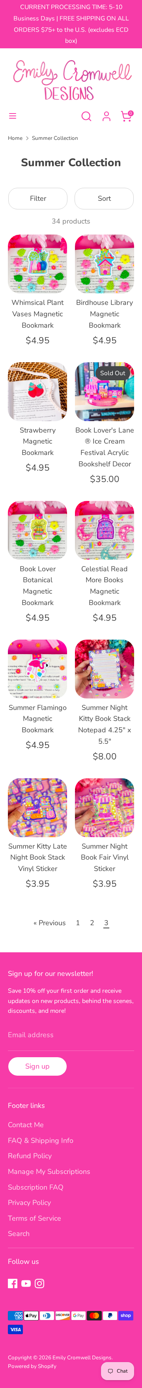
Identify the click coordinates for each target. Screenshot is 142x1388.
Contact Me (26, 1124)
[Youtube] (26, 1283)
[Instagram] (39, 1283)
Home (15, 138)
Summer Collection (55, 138)
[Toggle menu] (13, 116)
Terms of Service (34, 1218)
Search (19, 1233)
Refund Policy (30, 1156)
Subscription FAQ (36, 1187)
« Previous (50, 923)
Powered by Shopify (32, 1366)
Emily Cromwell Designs (82, 1357)
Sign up (37, 1066)
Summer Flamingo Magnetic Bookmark (38, 719)
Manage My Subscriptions (49, 1171)
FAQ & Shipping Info (40, 1140)
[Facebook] (12, 1283)
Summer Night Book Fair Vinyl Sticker (105, 858)
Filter (38, 198)
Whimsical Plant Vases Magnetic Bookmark (37, 314)
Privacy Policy (29, 1202)
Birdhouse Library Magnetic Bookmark (104, 314)
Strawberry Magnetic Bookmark (38, 441)
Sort (104, 198)
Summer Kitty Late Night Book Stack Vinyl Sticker (37, 858)
